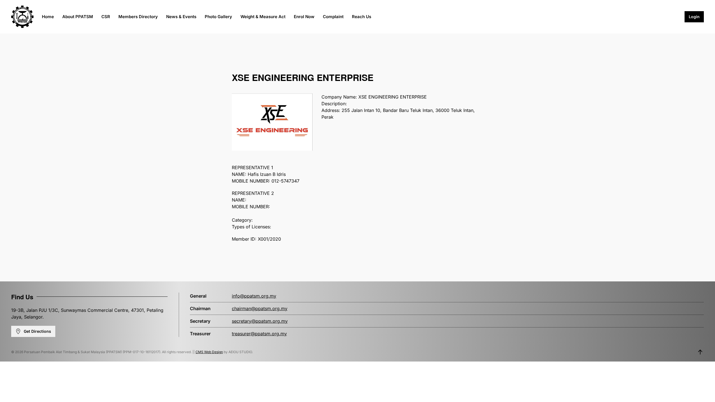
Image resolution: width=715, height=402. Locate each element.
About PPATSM (77, 16)
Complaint (333, 16)
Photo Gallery (218, 16)
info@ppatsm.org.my (254, 296)
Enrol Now (304, 16)
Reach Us (361, 16)
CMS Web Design (209, 352)
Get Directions (37, 331)
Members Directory (138, 16)
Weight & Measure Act (262, 16)
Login (694, 16)
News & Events (181, 16)
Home (48, 16)
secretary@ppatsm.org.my (260, 321)
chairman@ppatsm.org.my (259, 308)
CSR (105, 16)
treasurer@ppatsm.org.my (259, 333)
